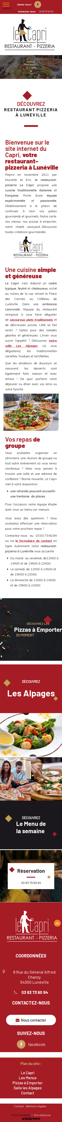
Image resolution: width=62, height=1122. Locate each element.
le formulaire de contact (34, 541)
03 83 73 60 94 (46, 11)
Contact (27, 1093)
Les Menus (28, 1077)
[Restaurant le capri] (31, 35)
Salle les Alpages (28, 1088)
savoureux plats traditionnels (31, 320)
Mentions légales (36, 1106)
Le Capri (27, 1072)
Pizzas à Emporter (27, 1082)
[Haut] (57, 923)
